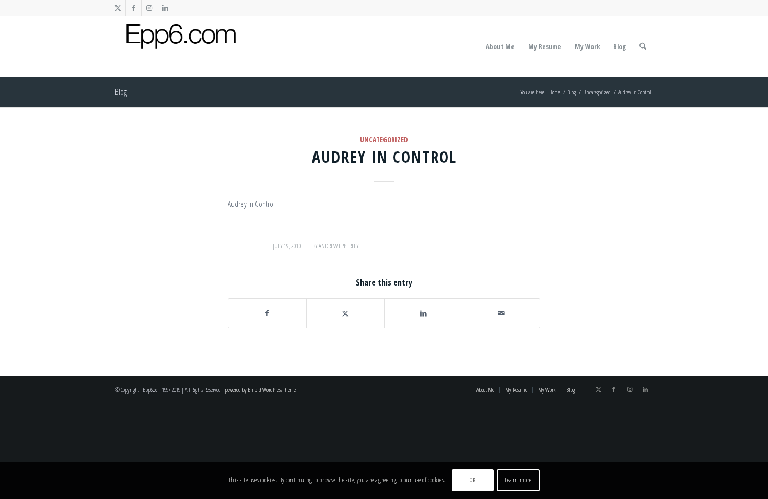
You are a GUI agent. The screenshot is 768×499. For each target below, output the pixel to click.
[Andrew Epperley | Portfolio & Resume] (181, 46)
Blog (121, 92)
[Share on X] (345, 313)
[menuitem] (500, 46)
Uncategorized (384, 140)
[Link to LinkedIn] (165, 8)
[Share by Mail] (501, 313)
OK (472, 480)
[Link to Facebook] (133, 8)
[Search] (643, 46)
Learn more (518, 480)
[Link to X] (117, 8)
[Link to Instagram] (149, 8)
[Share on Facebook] (267, 313)
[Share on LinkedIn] (423, 313)
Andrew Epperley (339, 246)
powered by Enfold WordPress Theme (260, 390)
